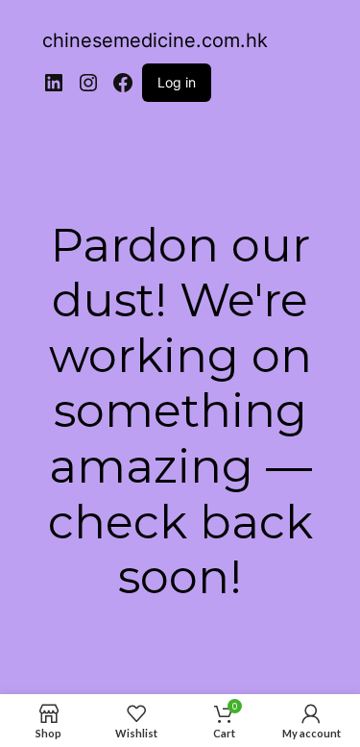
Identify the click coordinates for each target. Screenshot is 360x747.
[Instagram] (88, 82)
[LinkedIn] (53, 82)
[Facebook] (122, 82)
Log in (176, 82)
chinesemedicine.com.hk (155, 40)
